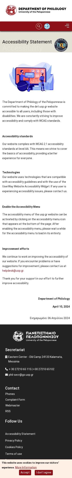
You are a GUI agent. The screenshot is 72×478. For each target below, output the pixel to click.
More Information (26, 467)
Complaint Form (15, 399)
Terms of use (13, 453)
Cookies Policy (14, 447)
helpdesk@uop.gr (12, 270)
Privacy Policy (13, 440)
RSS (8, 411)
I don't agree (43, 472)
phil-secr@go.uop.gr (21, 374)
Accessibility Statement (20, 433)
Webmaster (12, 405)
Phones (10, 393)
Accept (25, 472)
